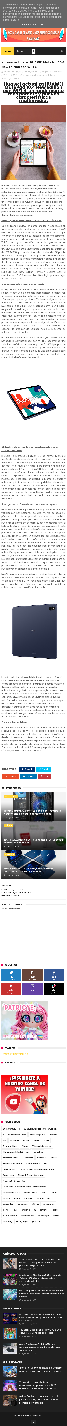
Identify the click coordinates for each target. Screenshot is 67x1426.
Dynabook (9, 854)
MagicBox (38, 1152)
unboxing (7, 1221)
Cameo (36, 1140)
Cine (46, 1140)
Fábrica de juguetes (41, 1146)
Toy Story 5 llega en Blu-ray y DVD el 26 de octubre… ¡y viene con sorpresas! (41, 1331)
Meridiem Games (11, 1157)
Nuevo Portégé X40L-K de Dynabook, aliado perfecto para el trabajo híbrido (28, 870)
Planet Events (33, 1163)
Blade (26, 1140)
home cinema (10, 1215)
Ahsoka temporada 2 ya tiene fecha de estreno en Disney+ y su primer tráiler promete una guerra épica (39, 1262)
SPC (46, 1163)
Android (53, 1134)
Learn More (29, 24)
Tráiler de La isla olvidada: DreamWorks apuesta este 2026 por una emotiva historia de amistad (40, 1385)
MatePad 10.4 (22, 75)
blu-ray (6, 1198)
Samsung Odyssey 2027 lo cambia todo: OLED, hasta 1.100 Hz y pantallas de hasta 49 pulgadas (40, 1317)
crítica (8, 825)
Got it (42, 24)
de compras (49, 1204)
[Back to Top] (33, 1422)
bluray (17, 1198)
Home (8, 51)
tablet (44, 75)
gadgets (44, 71)
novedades (35, 75)
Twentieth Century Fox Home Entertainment (24, 1186)
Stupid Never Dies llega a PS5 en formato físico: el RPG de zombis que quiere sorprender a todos (40, 1278)
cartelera (28, 1198)
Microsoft (28, 1157)
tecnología (7, 78)
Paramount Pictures (12, 1163)
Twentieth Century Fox (14, 1181)
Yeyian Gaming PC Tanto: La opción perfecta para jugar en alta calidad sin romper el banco (32, 812)
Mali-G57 (10, 75)
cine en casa (43, 1198)
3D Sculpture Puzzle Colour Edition (40, 1128)
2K (29, 71)
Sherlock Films (10, 1169)
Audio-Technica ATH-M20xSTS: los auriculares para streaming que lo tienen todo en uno (40, 1347)
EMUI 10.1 (35, 71)
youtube (36, 1221)
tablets (51, 75)
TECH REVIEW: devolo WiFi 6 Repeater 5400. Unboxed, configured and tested (33, 841)
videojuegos (22, 1221)
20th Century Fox (11, 1128)
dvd (15, 1210)
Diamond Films (10, 1146)
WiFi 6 (16, 78)
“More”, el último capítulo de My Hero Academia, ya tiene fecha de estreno (40, 1369)
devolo (6, 1210)
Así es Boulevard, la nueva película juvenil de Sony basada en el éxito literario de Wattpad (39, 1399)
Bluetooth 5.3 (11, 796)
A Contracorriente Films (14, 1134)
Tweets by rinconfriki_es (14, 1053)
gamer (56, 1210)
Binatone (14, 1140)
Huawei (53, 71)
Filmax (25, 1146)
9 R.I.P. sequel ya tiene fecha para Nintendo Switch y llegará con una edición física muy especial (41, 1293)
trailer (56, 1215)
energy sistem (29, 1210)
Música (53, 1157)
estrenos (44, 1210)
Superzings (8, 1175)
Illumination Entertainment (16, 1152)
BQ (4, 1140)
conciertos (8, 1204)
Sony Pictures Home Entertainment (38, 1169)
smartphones (27, 1215)
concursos (23, 1204)
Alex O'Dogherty (37, 1134)
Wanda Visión (30, 1192)
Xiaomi (53, 1192)
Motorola (41, 1157)
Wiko (44, 1192)
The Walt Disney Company (31, 1175)
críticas (35, 1204)
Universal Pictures (11, 1192)
